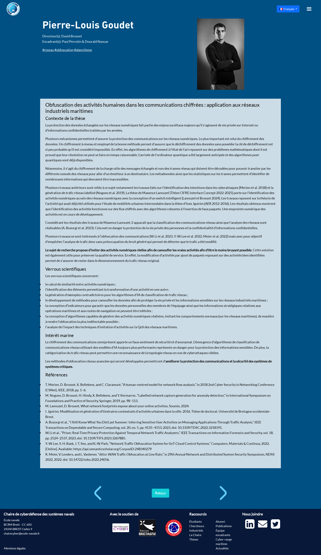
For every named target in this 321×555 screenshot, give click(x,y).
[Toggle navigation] (309, 9)
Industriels (196, 530)
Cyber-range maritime (224, 542)
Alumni (220, 521)
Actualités (222, 548)
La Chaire (195, 535)
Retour (160, 493)
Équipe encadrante (223, 533)
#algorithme (83, 50)
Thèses (193, 539)
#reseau (48, 50)
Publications (224, 526)
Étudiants (195, 521)
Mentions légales (14, 548)
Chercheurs (196, 526)
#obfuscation (64, 50)
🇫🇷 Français (287, 9)
